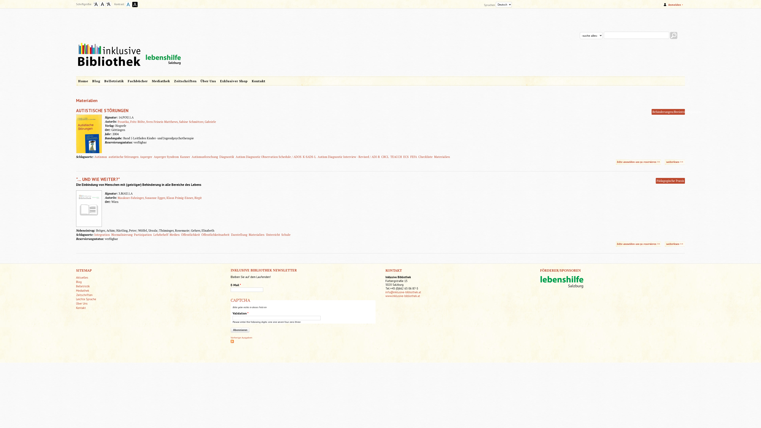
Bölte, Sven (145, 122)
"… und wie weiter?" (98, 179)
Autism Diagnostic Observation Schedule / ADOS (268, 157)
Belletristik (114, 81)
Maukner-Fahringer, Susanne (137, 198)
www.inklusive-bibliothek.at (402, 296)
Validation (241, 313)
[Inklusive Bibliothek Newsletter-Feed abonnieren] (232, 342)
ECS (406, 157)
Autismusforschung (205, 157)
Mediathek (161, 81)
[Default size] (102, 6)
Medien (175, 235)
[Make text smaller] (96, 6)
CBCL (385, 157)
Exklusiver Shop (234, 81)
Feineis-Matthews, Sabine (171, 122)
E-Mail (236, 285)
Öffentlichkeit (190, 235)
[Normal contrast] (127, 7)
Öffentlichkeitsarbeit (215, 235)
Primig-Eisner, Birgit (188, 198)
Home (83, 81)
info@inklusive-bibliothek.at (403, 292)
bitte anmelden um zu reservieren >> (638, 162)
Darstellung (239, 235)
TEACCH (396, 157)
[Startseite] (380, 41)
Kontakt (258, 81)
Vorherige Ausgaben (241, 337)
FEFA (413, 157)
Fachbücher (138, 81)
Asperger (146, 157)
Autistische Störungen (102, 110)
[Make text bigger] (109, 6)
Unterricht (273, 235)
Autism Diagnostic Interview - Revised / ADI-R (349, 157)
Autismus (100, 157)
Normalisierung (122, 235)
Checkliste (425, 157)
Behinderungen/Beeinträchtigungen (676, 112)
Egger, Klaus (166, 198)
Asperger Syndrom (166, 157)
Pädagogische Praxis (670, 181)
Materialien (442, 157)
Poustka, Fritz (127, 122)
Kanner (185, 157)
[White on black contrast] (134, 7)
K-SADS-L (309, 157)
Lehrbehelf (160, 235)
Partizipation (143, 235)
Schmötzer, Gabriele (202, 122)
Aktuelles (82, 277)
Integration (102, 235)
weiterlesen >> (675, 162)
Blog (96, 81)
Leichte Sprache (86, 299)
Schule (286, 235)
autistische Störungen (124, 157)
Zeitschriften (185, 81)
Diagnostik (226, 157)
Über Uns (208, 81)
